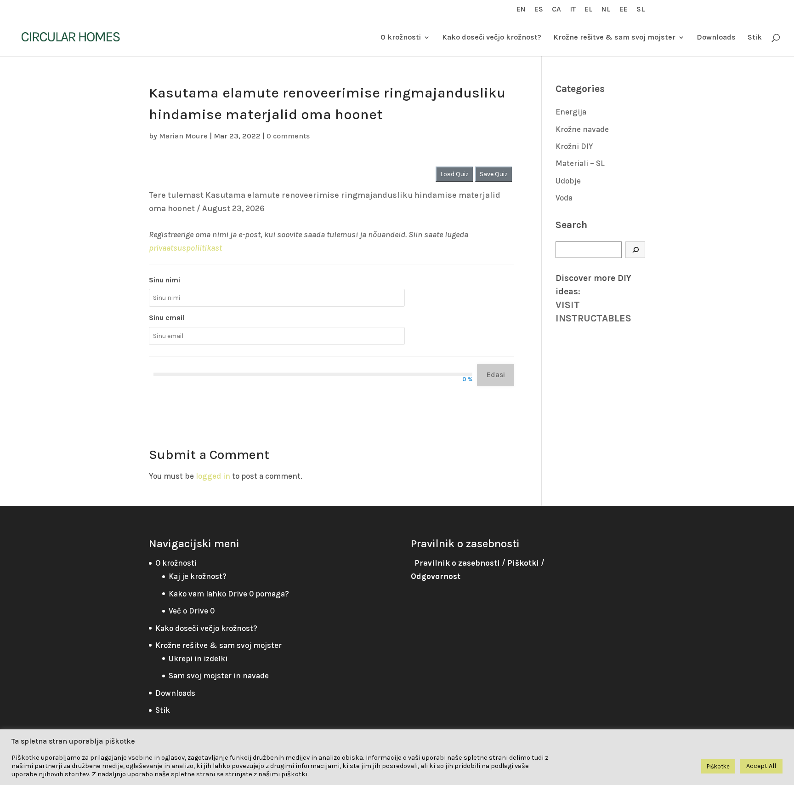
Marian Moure (183, 136)
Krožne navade (582, 129)
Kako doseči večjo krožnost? (491, 37)
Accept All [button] (761, 766)
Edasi (495, 374)
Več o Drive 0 (192, 610)
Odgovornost (435, 576)
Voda (564, 197)
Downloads (716, 37)
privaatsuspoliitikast (185, 248)
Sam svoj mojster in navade (219, 675)
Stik (755, 37)
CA (556, 9)
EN (521, 9)
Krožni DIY (574, 146)
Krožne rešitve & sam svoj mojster (614, 37)
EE (623, 9)
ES (538, 9)
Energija (571, 111)
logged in (213, 476)
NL (606, 9)
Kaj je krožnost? (198, 576)
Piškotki (523, 562)
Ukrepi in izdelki (198, 658)
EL (588, 9)
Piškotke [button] (718, 766)
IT (573, 9)
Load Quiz (454, 174)
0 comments (288, 136)
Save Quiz (494, 174)
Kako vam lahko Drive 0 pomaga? (229, 593)
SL (640, 9)
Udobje (568, 180)
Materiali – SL (580, 163)
